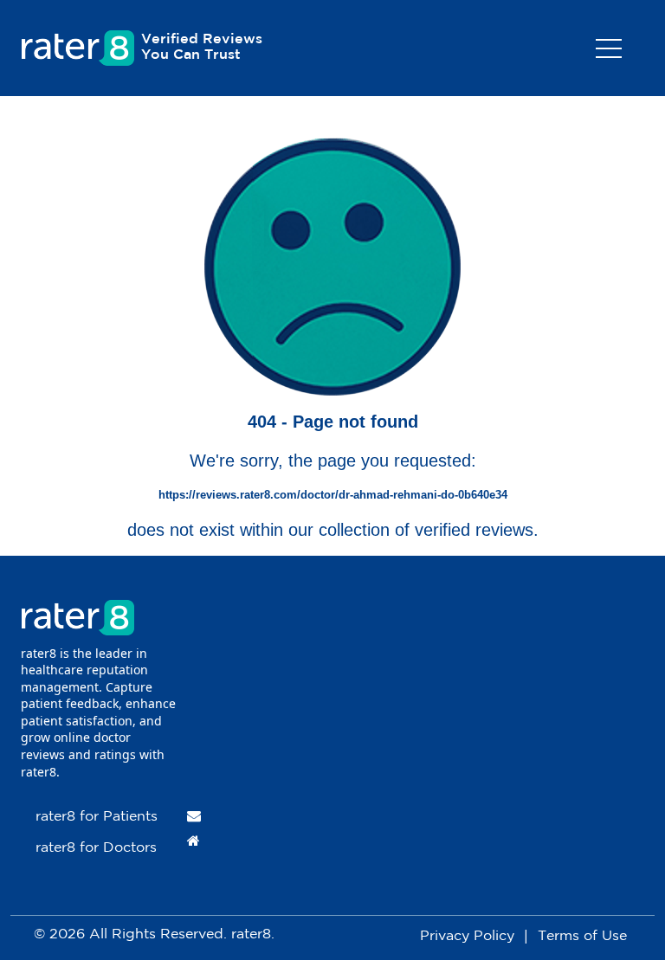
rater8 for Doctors (96, 847)
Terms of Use (582, 936)
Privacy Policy (467, 936)
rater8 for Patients (97, 816)
